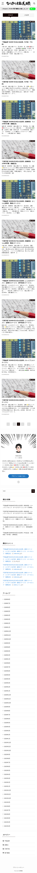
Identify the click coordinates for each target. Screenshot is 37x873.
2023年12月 (7, 695)
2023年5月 (7, 722)
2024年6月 (7, 671)
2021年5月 (7, 818)
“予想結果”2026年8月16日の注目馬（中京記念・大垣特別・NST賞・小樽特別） (18, 533)
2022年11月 (7, 746)
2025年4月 (7, 655)
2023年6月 (7, 718)
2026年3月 (7, 619)
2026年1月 (7, 627)
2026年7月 (7, 603)
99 (29, 424)
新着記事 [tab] (10, 15)
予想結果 (7, 841)
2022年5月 (7, 770)
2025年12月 (7, 631)
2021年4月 (7, 822)
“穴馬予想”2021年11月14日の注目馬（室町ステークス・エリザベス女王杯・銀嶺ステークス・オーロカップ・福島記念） (18, 567)
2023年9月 (7, 706)
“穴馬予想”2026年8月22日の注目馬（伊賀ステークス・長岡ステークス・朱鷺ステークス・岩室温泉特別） (17, 526)
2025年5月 (7, 651)
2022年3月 (7, 778)
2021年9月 (7, 802)
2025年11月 (7, 635)
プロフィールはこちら (18, 476)
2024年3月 (7, 683)
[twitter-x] (18, 482)
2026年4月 (7, 615)
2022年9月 (7, 754)
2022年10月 (7, 750)
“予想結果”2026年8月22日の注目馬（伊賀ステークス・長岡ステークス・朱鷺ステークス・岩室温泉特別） (17, 519)
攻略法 (6, 845)
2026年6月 (7, 607)
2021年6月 (7, 814)
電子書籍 (7, 853)
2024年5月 (7, 675)
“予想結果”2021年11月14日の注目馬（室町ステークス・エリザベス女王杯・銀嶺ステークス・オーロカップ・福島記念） (18, 551)
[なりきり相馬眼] (18, 3)
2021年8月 (7, 806)
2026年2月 (7, 623)
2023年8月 (7, 710)
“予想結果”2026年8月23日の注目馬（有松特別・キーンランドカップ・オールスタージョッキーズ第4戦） (18, 506)
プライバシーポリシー (18, 867)
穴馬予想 (7, 849)
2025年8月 (7, 647)
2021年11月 (7, 794)
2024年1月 (7, 691)
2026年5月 (7, 611)
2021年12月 (7, 790)
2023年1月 (7, 738)
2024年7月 (7, 667)
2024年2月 (7, 687)
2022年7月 (7, 762)
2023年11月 (7, 699)
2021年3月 (7, 826)
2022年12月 (7, 742)
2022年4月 (7, 774)
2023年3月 (7, 730)
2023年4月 (7, 726)
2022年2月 (7, 782)
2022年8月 (7, 758)
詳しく (32, 8)
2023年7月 (7, 714)
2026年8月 (7, 599)
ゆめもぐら (17, 584)
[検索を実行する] (33, 491)
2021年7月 (7, 810)
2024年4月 (7, 679)
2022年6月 (7, 766)
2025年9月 (7, 643)
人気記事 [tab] (26, 15)
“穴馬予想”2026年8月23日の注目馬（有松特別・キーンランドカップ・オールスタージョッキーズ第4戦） (18, 512)
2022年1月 (7, 786)
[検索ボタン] (34, 3)
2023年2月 (7, 734)
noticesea (16, 553)
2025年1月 (7, 659)
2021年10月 (7, 798)
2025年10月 (7, 639)
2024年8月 (7, 663)
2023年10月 (7, 703)
